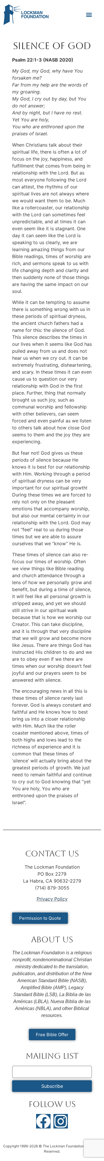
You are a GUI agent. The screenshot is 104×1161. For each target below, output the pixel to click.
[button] (89, 14)
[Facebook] (43, 1121)
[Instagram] (60, 1121)
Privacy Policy (52, 899)
